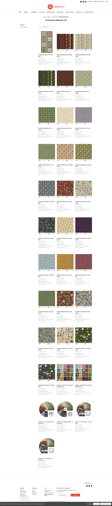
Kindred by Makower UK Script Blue (46, 239)
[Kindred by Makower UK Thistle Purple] (83, 226)
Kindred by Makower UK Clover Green (46, 312)
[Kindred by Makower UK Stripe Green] (46, 79)
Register (101, 1)
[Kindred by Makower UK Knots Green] (46, 336)
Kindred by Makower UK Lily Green (45, 129)
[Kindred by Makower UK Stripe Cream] (83, 42)
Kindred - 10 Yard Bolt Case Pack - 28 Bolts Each (83, 386)
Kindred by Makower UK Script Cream (82, 202)
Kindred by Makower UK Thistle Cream (64, 239)
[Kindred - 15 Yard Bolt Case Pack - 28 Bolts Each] (65, 373)
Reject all (96, 504)
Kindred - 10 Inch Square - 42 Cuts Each (45, 459)
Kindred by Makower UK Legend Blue (46, 386)
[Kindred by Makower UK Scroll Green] (46, 152)
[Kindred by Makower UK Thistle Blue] (46, 262)
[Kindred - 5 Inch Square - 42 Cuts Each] (83, 409)
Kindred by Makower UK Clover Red (83, 276)
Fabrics (26, 12)
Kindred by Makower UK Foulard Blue (46, 202)
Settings (90, 504)
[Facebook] (81, 1)
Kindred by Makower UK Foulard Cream (65, 165)
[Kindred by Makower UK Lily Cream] (83, 79)
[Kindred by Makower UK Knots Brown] (65, 299)
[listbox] (47, 27)
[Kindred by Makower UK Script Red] (65, 189)
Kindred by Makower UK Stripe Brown (64, 55)
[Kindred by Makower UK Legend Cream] (65, 336)
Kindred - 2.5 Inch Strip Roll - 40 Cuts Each (46, 422)
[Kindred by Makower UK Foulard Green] (83, 152)
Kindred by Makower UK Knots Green (46, 349)
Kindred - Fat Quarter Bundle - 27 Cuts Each (65, 422)
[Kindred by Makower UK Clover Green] (46, 299)
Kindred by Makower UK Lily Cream (82, 92)
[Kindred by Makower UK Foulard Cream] (65, 152)
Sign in (95, 1)
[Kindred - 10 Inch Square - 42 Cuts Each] (46, 446)
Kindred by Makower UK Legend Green (83, 349)
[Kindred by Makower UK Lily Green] (46, 116)
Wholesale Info (89, 12)
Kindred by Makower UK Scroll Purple (82, 129)
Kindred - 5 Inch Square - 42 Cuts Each (83, 422)
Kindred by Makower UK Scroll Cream (64, 129)
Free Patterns (51, 12)
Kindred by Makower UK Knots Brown (64, 312)
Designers (34, 12)
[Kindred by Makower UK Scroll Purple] (83, 116)
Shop (20, 12)
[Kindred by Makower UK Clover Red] (83, 262)
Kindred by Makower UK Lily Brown (64, 92)
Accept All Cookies (105, 504)
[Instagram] (83, 1)
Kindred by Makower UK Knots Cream (82, 312)
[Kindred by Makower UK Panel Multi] (46, 42)
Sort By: (40, 26)
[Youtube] (85, 1)
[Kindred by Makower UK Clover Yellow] (65, 262)
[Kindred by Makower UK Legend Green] (83, 336)
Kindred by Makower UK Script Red (64, 202)
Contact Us (79, 12)
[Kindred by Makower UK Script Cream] (83, 189)
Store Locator (69, 12)
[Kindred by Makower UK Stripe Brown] (65, 42)
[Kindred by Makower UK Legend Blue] (46, 373)
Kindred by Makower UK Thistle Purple (83, 239)
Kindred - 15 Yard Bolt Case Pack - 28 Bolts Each (65, 386)
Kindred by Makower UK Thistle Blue (46, 276)
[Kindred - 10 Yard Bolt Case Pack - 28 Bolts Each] (83, 373)
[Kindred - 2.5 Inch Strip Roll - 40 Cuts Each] (46, 409)
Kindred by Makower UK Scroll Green (45, 165)
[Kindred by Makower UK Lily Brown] (65, 79)
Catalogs (42, 12)
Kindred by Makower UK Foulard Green (83, 165)
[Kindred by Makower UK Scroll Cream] (65, 116)
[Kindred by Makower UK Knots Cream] (83, 299)
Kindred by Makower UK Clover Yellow (64, 276)
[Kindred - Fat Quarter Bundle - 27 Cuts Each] (65, 409)
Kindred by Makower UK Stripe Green (46, 92)
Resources (60, 12)
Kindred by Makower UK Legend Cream (65, 349)
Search (90, 1)
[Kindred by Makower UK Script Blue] (46, 226)
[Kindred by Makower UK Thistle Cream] (65, 226)
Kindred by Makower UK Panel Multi (45, 55)
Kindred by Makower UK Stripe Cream (82, 55)
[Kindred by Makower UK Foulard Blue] (46, 189)
